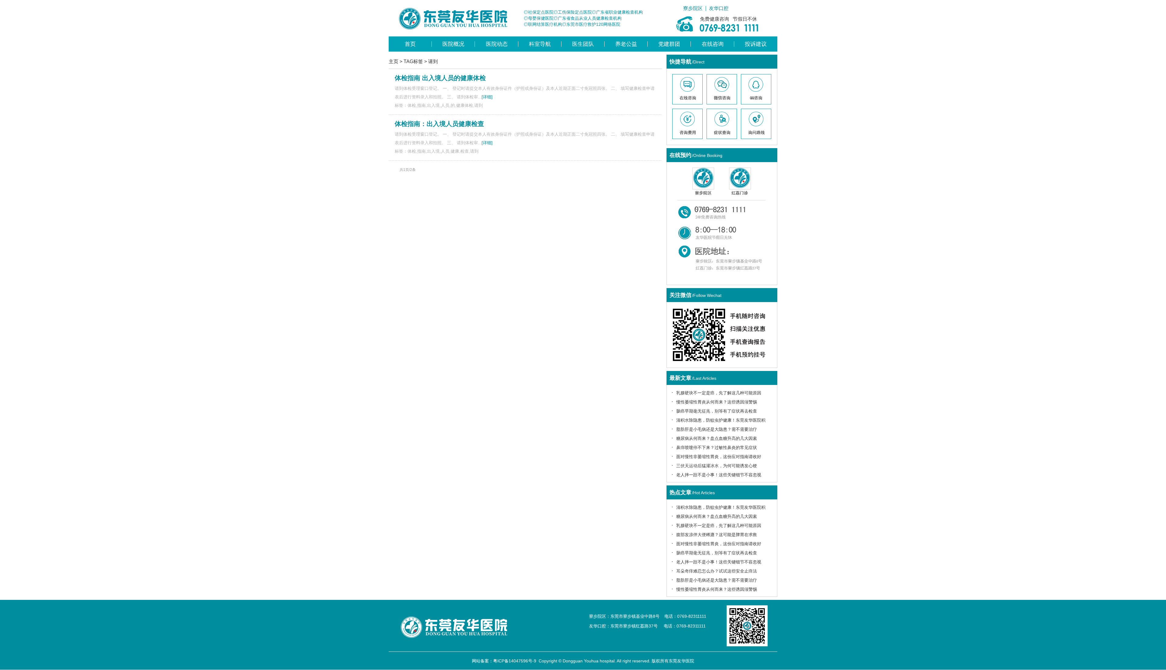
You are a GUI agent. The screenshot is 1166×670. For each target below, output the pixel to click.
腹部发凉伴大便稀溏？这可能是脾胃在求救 (716, 534)
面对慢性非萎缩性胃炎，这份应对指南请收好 (718, 456)
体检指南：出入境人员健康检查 (439, 123)
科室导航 (540, 44)
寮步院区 (693, 8)
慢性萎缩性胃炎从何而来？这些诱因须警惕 (716, 402)
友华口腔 (718, 8)
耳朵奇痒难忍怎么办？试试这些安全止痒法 (716, 571)
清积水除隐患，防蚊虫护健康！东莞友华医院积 (720, 420)
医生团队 (583, 44)
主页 (393, 61)
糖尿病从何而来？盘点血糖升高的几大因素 (716, 438)
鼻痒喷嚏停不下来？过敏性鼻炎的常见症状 (716, 447)
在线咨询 (713, 44)
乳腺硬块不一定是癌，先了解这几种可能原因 (718, 392)
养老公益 (626, 44)
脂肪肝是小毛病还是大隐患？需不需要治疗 (716, 429)
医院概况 (453, 44)
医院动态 (497, 44)
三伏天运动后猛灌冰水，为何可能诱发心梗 (716, 465)
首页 (410, 44)
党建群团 (669, 44)
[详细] (487, 96)
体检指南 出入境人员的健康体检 (440, 77)
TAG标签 (413, 61)
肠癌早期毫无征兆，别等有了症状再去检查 (716, 411)
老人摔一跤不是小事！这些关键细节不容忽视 (718, 474)
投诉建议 (756, 44)
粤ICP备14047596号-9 (514, 660)
